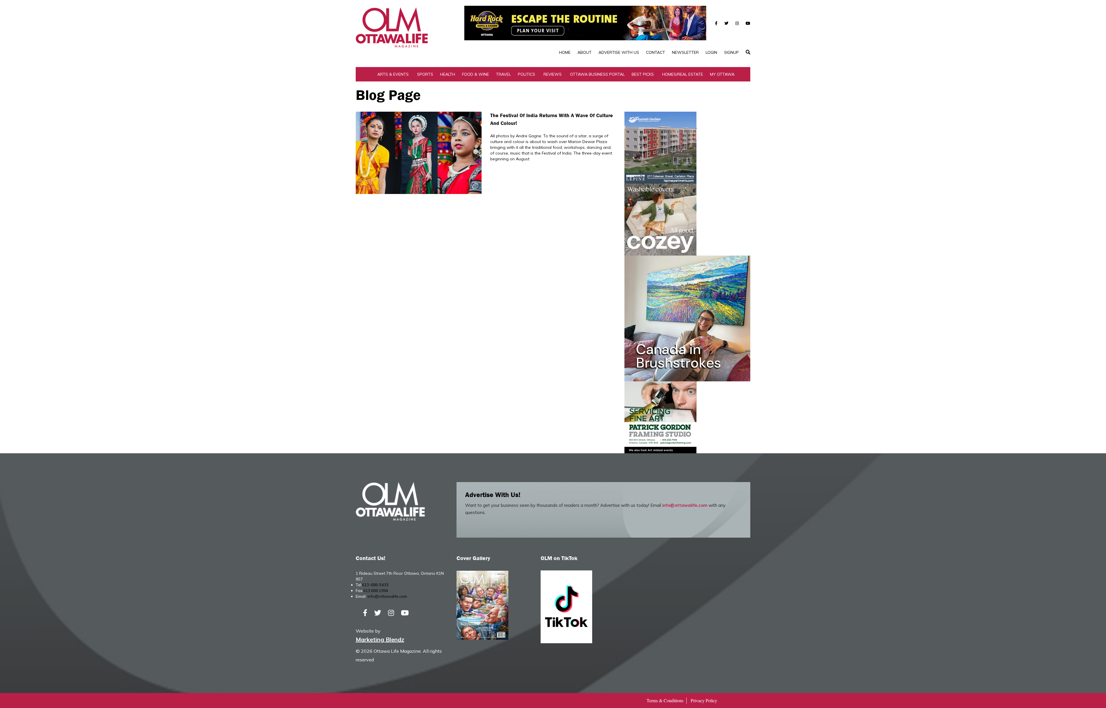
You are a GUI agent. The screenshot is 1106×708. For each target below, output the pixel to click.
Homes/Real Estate (682, 74)
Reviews (552, 74)
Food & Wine (475, 74)
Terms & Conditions (665, 700)
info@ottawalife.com (684, 505)
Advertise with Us (619, 52)
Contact (655, 52)
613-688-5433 (375, 584)
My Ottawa (722, 74)
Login (711, 52)
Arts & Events (393, 74)
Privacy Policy (704, 700)
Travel (503, 74)
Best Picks (643, 74)
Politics (526, 74)
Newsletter (685, 52)
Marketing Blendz (380, 639)
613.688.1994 (375, 590)
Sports (425, 74)
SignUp (731, 52)
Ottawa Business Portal (597, 74)
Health (447, 74)
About (584, 52)
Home (565, 52)
